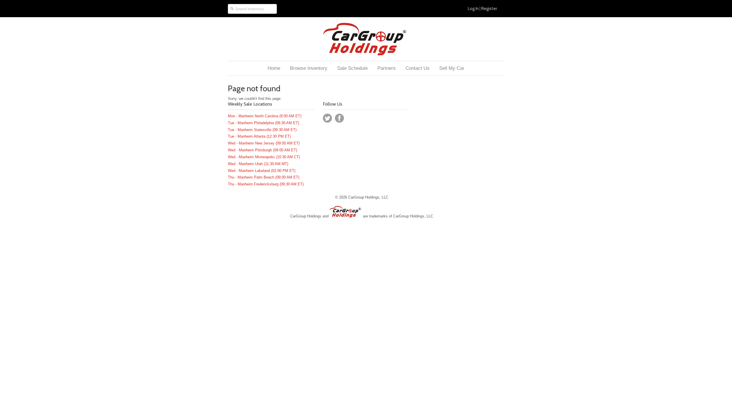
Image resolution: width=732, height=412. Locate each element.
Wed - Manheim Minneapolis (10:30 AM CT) (264, 157)
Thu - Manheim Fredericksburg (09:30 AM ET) (266, 184)
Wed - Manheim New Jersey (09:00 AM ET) (264, 143)
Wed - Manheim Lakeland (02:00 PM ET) (261, 171)
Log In (473, 8)
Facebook (339, 118)
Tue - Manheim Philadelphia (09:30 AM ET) (263, 123)
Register (489, 8)
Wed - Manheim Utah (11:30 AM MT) (258, 164)
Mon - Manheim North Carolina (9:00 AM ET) (264, 116)
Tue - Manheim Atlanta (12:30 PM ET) (259, 136)
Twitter (327, 118)
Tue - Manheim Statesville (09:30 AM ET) (262, 130)
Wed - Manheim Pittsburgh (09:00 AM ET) (262, 150)
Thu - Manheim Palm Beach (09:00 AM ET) (263, 177)
